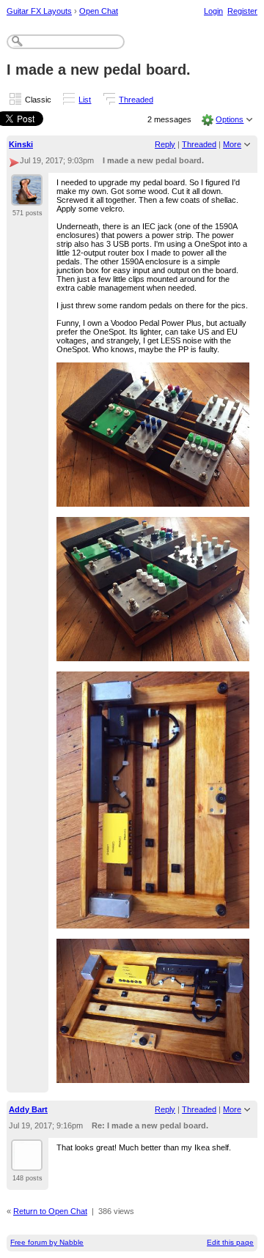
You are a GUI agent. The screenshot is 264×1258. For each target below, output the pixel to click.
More (232, 144)
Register (242, 11)
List (84, 99)
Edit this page (230, 1242)
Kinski (21, 144)
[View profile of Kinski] (27, 197)
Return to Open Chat (50, 1211)
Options (229, 119)
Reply (165, 144)
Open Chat (98, 11)
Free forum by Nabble (47, 1242)
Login (213, 11)
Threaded (136, 99)
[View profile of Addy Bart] (27, 1162)
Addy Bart (28, 1109)
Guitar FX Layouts (39, 11)
